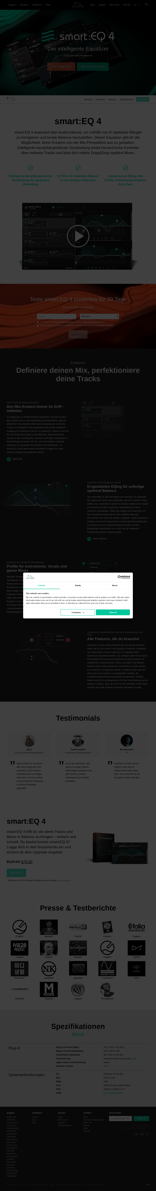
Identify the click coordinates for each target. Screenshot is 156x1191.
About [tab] (114, 585)
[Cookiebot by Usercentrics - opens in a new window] (119, 577)
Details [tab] (78, 585)
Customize (76, 612)
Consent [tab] (41, 585)
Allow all (113, 612)
